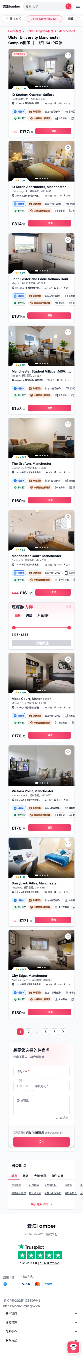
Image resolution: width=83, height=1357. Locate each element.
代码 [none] (20, 1080)
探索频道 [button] (11, 1322)
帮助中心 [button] (11, 1331)
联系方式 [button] (11, 1340)
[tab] (17, 616)
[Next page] (63, 1031)
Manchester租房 (69, 30)
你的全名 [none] (23, 1071)
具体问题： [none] (24, 1100)
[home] (11, 6)
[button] (48, 6)
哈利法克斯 (35, 1193)
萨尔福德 (34, 1185)
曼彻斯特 (16, 1185)
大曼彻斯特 (51, 1185)
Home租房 (15, 30)
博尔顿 (68, 1185)
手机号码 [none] (41, 1086)
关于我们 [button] (11, 1313)
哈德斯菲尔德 (18, 1193)
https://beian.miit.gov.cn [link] (21, 1306)
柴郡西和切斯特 (53, 1193)
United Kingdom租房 (40, 30)
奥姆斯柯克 (71, 1193)
